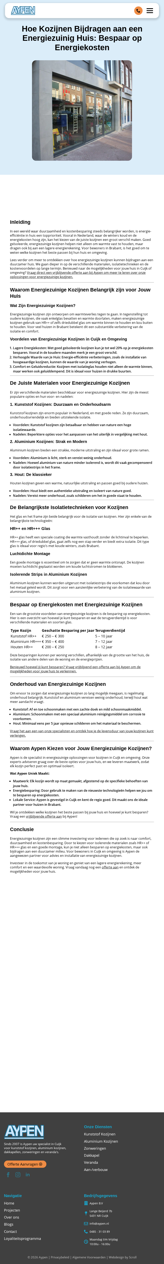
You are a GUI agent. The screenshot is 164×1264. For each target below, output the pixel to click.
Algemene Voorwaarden (89, 1257)
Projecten (12, 1210)
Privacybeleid (60, 1257)
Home (9, 1203)
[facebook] (8, 1175)
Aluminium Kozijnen (101, 1141)
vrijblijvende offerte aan (44, 816)
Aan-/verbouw (96, 1169)
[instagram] (18, 1175)
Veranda (91, 1162)
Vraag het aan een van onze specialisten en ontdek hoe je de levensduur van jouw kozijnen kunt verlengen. (82, 733)
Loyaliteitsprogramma (22, 1238)
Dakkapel (91, 1155)
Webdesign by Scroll (123, 1257)
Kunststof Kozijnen (99, 1134)
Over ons (11, 1217)
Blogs (8, 1224)
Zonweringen (95, 1148)
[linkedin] (28, 1175)
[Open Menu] (150, 10)
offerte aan (110, 867)
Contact (10, 1231)
